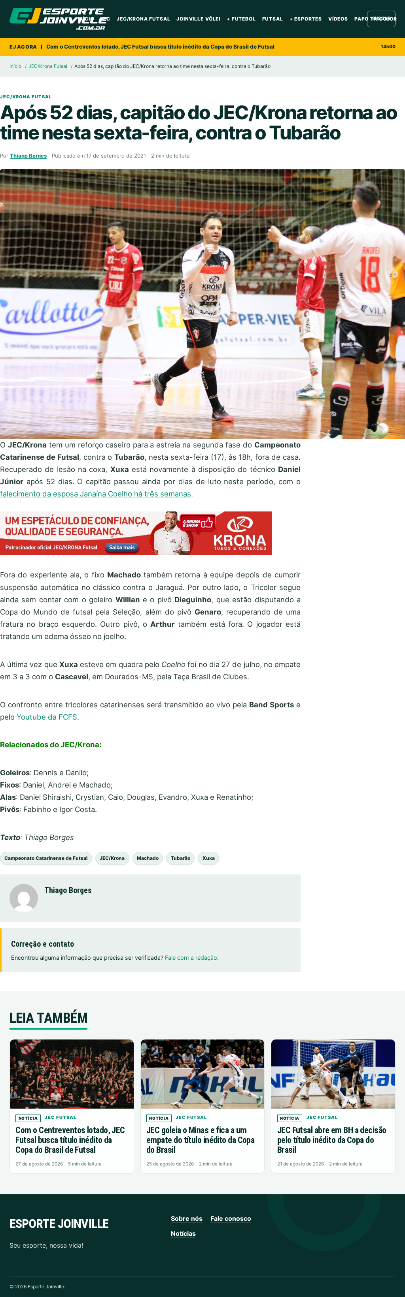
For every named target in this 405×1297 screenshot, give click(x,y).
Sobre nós (186, 1218)
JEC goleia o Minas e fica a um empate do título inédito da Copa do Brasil (200, 1139)
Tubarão (180, 858)
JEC (105, 19)
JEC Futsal (60, 1117)
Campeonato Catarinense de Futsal (45, 858)
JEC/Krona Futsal (143, 19)
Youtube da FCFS (47, 716)
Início (86, 19)
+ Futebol (241, 19)
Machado (148, 858)
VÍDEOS (338, 19)
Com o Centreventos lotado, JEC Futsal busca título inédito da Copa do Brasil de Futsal (160, 46)
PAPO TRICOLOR (375, 19)
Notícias (183, 1233)
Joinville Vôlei (198, 19)
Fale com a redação (191, 957)
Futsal (272, 19)
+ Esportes (306, 19)
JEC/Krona (112, 858)
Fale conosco (230, 1218)
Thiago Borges (28, 155)
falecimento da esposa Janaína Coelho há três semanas (95, 493)
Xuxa (208, 858)
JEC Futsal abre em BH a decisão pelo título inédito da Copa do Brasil (331, 1139)
